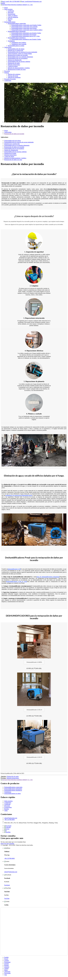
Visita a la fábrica (12, 15)
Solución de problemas (14, 77)
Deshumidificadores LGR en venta (16, 581)
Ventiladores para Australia (18, 44)
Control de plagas (13, 66)
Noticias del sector (13, 76)
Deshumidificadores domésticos (17, 37)
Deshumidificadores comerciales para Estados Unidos (26, 25)
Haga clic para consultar (7, 843)
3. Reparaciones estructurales (34, 318)
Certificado (11, 11)
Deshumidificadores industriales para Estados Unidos (26, 33)
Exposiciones (11, 14)
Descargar (10, 12)
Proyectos (7, 71)
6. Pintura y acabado (34, 414)
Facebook (7, 885)
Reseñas (10, 18)
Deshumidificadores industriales (17, 31)
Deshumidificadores (9, 22)
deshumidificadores (26, 495)
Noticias (6, 72)
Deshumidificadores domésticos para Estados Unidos (26, 39)
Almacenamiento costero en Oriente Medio (20, 53)
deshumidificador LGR (14, 569)
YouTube (6, 898)
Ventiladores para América (18, 42)
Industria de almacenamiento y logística (19, 68)
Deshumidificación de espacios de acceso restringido (22, 52)
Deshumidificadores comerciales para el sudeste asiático (26, 30)
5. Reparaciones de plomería (34, 381)
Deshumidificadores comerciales (17, 23)
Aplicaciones (8, 47)
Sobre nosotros (8, 9)
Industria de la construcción (15, 50)
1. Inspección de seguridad (34, 252)
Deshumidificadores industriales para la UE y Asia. (25, 36)
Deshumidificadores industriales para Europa (23, 34)
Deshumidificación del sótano (16, 49)
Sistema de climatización (15, 60)
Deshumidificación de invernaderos (18, 58)
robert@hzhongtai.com (35, 1)
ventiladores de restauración (13, 495)
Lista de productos (13, 17)
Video (9, 20)
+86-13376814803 (14, 1)
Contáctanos (7, 80)
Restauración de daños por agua (17, 69)
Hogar (6, 7)
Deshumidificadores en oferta (16, 45)
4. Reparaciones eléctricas (34, 351)
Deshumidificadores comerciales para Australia (24, 26)
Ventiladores (11, 41)
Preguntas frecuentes (10, 79)
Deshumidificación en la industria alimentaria (20, 57)
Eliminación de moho (14, 63)
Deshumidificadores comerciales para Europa (24, 28)
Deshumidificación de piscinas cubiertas (19, 61)
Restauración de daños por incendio (18, 55)
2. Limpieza (34, 286)
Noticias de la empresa (14, 74)
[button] (34, 662)
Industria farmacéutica (14, 64)
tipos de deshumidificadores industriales (48, 576)
